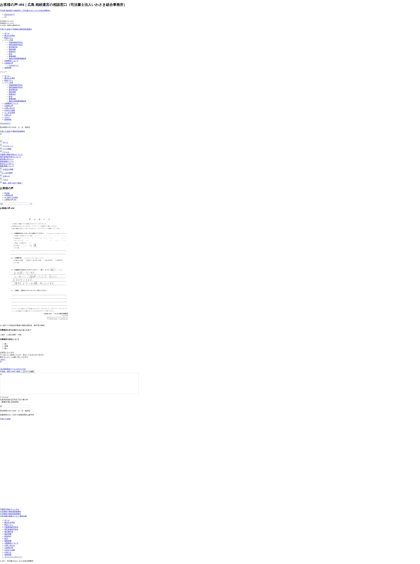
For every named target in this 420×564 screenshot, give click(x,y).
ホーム (7, 33)
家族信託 (12, 52)
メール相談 (7, 149)
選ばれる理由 (9, 35)
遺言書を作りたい (7, 159)
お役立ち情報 (9, 110)
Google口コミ (14, 65)
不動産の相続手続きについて (11, 154)
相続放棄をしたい (7, 161)
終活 (10, 54)
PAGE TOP (21, 369)
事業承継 (12, 56)
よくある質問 (9, 113)
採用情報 (7, 68)
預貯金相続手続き (16, 45)
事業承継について (7, 166)
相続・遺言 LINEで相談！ (13, 183)
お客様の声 (8, 63)
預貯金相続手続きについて (10, 157)
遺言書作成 (13, 47)
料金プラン (8, 38)
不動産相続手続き (16, 42)
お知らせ (7, 115)
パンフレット (8, 146)
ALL (2, 359)
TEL (1, 369)
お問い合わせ (9, 108)
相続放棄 (12, 49)
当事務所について (11, 61)
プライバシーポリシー (13, 557)
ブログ (7, 117)
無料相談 (6, 369)
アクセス (5, 152)
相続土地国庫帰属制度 (17, 58)
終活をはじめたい (7, 164)
